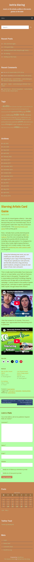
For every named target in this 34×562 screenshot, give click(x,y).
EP (10, 111)
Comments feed (8, 546)
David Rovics (4, 109)
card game (12, 391)
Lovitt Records (24, 117)
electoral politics (5, 111)
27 (12, 506)
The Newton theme (9, 559)
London (18, 117)
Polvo (27, 119)
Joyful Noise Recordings (8, 117)
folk (20, 111)
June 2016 (6, 186)
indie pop (10, 115)
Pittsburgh (18, 119)
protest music (7, 122)
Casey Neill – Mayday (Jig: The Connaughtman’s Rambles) (25, 402)
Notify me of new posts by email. (12, 473)
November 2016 (8, 169)
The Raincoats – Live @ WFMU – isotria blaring (16, 79)
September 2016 (8, 176)
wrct (27, 127)
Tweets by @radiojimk (7, 524)
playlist (23, 119)
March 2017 (6, 160)
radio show (26, 122)
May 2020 (6, 150)
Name (3, 445)
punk (20, 121)
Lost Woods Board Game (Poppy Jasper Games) (23, 373)
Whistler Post (23, 127)
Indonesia (28, 115)
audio (6, 106)
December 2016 (7, 166)
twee (2, 127)
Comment (4, 422)
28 (17, 506)
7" (1, 106)
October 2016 (7, 173)
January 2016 (7, 196)
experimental (14, 111)
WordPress (20, 557)
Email (3, 453)
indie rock (19, 114)
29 (21, 506)
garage (24, 111)
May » (6, 510)
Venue (5, 127)
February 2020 (7, 156)
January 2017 (7, 163)
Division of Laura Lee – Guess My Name (9, 401)
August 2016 (6, 179)
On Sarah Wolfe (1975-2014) (16, 72)
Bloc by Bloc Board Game (10, 91)
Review (31, 122)
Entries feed (6, 543)
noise (5, 119)
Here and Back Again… (10, 44)
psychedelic (15, 122)
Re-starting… (7, 53)
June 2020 (6, 147)
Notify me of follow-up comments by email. (15, 469)
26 (8, 506)
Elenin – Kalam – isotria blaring (12, 84)
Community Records (28, 106)
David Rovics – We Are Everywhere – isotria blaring (17, 89)
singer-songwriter (17, 124)
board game (20, 106)
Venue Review (10, 127)
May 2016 (6, 189)
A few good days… (9, 47)
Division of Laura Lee (12, 109)
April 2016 (6, 192)
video (17, 127)
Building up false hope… (10, 57)
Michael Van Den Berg (23, 559)
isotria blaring (17, 5)
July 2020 (5, 143)
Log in (5, 540)
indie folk (3, 115)
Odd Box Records (11, 119)
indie (28, 111)
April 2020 (6, 153)
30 (26, 506)
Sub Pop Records (26, 124)
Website (3, 461)
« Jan (2, 510)
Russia (3, 124)
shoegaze (9, 124)
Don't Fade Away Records (23, 109)
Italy (2, 117)
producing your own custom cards (19, 247)
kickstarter (18, 391)
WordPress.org (7, 550)
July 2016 (5, 182)
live (15, 117)
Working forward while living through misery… (16, 50)
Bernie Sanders (13, 106)
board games (11, 389)
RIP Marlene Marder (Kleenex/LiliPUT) (12, 81)
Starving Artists (26, 391)
